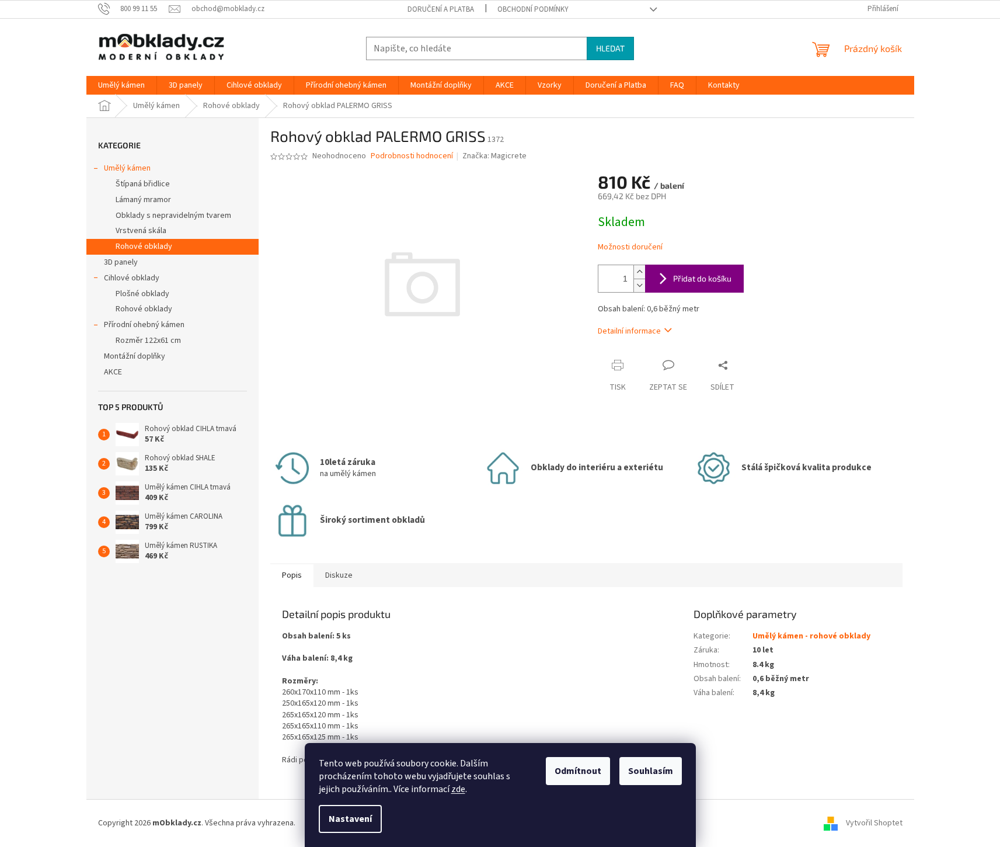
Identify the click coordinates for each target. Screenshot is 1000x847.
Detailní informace (629, 331)
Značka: (494, 156)
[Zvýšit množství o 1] (639, 272)
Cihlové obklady (131, 278)
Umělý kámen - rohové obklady (811, 636)
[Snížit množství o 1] (639, 285)
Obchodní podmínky (533, 9)
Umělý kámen (127, 168)
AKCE (113, 372)
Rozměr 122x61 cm (148, 340)
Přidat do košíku (702, 278)
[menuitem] (121, 85)
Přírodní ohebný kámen (144, 325)
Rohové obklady (144, 246)
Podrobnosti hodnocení (412, 156)
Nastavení (350, 819)
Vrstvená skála (141, 231)
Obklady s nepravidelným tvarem (173, 215)
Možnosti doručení (630, 247)
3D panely (121, 262)
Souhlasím (650, 771)
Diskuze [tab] (339, 575)
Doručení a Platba (440, 9)
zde (458, 789)
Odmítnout (578, 771)
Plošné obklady (142, 294)
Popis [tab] (292, 575)
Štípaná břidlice (143, 184)
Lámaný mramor (143, 200)
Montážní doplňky (134, 356)
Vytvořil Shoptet (874, 823)
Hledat (610, 48)
